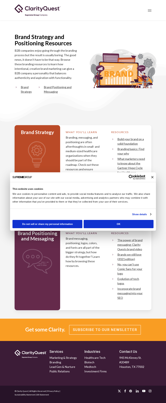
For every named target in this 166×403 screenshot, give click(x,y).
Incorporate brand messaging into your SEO (130, 293)
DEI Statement (43, 394)
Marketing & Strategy (63, 357)
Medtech (90, 367)
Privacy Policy (53, 391)
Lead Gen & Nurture (62, 367)
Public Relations (59, 371)
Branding (55, 362)
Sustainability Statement (25, 394)
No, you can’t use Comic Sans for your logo (129, 269)
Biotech (89, 362)
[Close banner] (152, 177)
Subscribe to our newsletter (105, 330)
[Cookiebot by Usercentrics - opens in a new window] (131, 177)
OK (118, 224)
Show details (139, 214)
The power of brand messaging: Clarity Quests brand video (129, 244)
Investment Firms (95, 371)
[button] (149, 10)
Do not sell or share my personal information (47, 224)
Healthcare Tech (95, 357)
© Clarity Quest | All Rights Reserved (30, 391)
